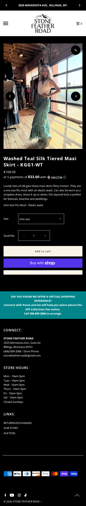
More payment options (43, 272)
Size (6, 219)
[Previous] (7, 5)
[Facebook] (5, 495)
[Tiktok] (25, 495)
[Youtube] (11, 495)
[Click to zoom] (75, 50)
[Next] (79, 5)
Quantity (9, 235)
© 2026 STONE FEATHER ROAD (22, 501)
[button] (43, 177)
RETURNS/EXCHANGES (18, 423)
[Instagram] (19, 495)
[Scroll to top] (77, 495)
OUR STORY (11, 428)
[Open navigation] (15, 23)
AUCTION (9, 433)
